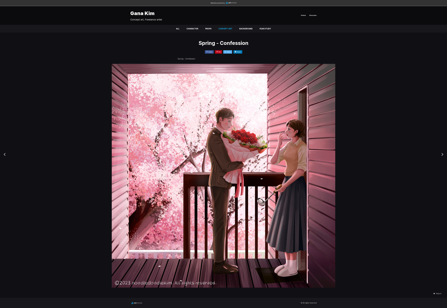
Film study (265, 29)
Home (303, 15)
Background (246, 29)
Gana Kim (142, 13)
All (177, 29)
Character (192, 29)
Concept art (225, 29)
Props (208, 29)
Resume (313, 15)
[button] (437, 293)
